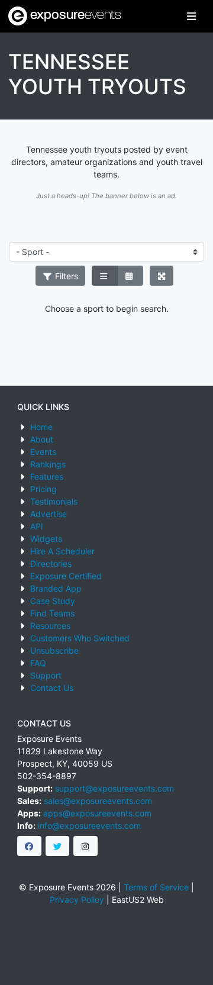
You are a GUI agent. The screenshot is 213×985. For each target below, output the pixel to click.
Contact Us (51, 688)
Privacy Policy (77, 899)
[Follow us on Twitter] (58, 846)
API (36, 526)
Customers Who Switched (80, 638)
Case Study (52, 601)
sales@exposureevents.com (98, 801)
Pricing (43, 489)
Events (43, 452)
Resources (50, 626)
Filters (65, 276)
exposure (74, 15)
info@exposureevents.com (89, 826)
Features (46, 476)
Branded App (56, 588)
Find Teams (52, 613)
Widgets (46, 539)
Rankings (48, 464)
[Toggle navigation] (191, 16)
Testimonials (54, 501)
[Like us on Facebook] (29, 846)
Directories (51, 563)
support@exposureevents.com (114, 788)
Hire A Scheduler (62, 551)
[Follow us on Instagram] (85, 846)
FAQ (38, 663)
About (41, 439)
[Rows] (105, 276)
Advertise (48, 514)
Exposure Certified (66, 576)
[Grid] (130, 276)
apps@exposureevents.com (97, 813)
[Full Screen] (162, 276)
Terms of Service (156, 887)
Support (46, 675)
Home (41, 427)
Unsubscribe (54, 650)
